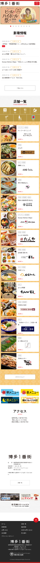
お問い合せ (5, 530)
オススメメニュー (20, 376)
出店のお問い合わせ (26, 530)
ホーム (3, 524)
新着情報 (4, 527)
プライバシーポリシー (8, 536)
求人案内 (23, 533)
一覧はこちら (20, 88)
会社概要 (4, 533)
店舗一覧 (20, 482)
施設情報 (23, 527)
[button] (10, 26)
